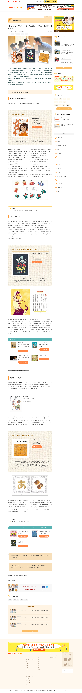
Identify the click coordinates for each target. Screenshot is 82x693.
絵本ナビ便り (59, 183)
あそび (58, 160)
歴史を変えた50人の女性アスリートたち (44, 532)
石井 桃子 (36, 120)
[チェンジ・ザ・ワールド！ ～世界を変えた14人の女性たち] (34, 346)
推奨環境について (45, 690)
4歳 (56, 102)
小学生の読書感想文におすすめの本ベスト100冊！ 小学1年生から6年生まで (67, 45)
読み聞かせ (17, 34)
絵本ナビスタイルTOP (31, 690)
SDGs (58, 141)
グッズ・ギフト (60, 172)
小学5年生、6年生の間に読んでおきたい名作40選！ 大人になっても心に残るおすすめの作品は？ (67, 53)
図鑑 (68, 105)
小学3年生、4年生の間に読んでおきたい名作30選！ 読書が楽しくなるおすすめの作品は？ (67, 62)
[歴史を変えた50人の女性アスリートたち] (34, 534)
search (72, 1)
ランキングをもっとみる (64, 67)
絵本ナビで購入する (36, 126)
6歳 (64, 102)
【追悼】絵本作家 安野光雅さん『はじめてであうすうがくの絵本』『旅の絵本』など (28, 521)
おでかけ (59, 153)
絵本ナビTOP (38, 690)
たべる (58, 164)
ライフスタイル (60, 168)
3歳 (68, 98)
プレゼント (28, 678)
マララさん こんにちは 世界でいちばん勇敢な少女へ (23, 357)
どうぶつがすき (42, 355)
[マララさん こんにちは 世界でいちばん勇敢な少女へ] (13, 359)
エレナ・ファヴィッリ (38, 256)
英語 (63, 105)
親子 (12, 34)
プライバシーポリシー (22, 690)
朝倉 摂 (35, 122)
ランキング (59, 187)
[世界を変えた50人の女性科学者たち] (13, 543)
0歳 (56, 98)
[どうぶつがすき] (34, 358)
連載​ (58, 191)
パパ (26, 34)
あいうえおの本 (35, 439)
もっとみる (30, 631)
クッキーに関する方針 (39, 1)
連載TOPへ (48, 16)
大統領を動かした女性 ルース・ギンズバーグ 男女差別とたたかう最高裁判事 (23, 345)
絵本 (22, 34)
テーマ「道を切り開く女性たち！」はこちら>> (18, 370)
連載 (22, 31)
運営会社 (16, 690)
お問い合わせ (11, 690)
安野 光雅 (29, 401)
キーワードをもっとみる (64, 108)
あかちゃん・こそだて (61, 176)
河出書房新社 (38, 259)
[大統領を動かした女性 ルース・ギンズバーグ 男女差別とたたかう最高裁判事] (13, 347)
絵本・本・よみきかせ (14, 31)
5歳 (60, 102)
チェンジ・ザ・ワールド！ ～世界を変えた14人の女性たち (44, 344)
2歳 (64, 98)
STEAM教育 (59, 137)
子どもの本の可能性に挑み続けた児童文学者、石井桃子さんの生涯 (24, 210)
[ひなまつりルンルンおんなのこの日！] (13, 534)
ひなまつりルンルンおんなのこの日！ (23, 532)
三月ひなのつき (35, 118)
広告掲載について (52, 690)
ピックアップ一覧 (53, 655)
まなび (27, 665)
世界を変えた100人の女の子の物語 (40, 253)
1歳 (60, 98)
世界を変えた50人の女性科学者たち (23, 541)
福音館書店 (37, 123)
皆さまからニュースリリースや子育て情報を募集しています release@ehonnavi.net (67, 671)
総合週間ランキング (53, 657)
